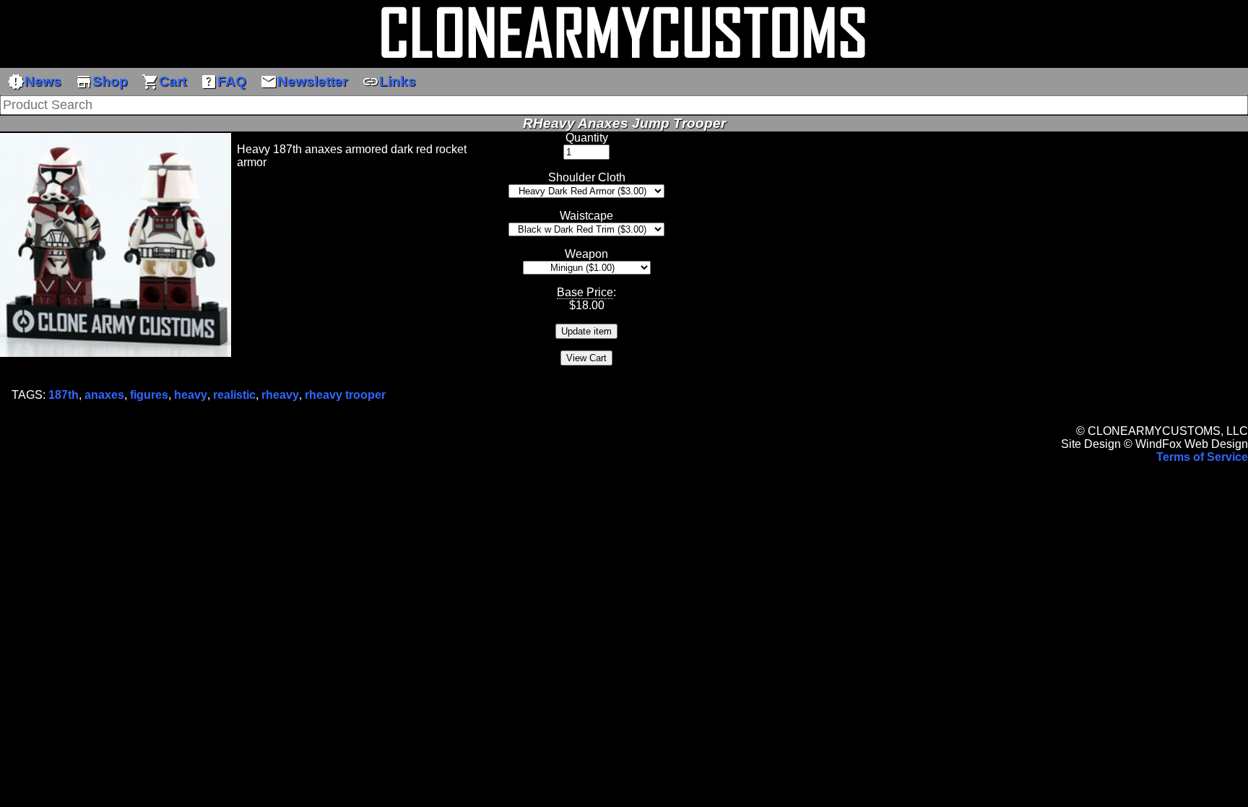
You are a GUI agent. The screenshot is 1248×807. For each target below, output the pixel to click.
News (34, 81)
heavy (190, 395)
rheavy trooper (345, 395)
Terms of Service (1202, 457)
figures (149, 395)
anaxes (104, 395)
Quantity (587, 137)
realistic (234, 395)
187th (63, 395)
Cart (164, 81)
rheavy (280, 395)
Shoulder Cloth (586, 177)
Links (389, 81)
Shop (101, 81)
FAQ (223, 81)
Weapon (586, 254)
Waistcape (586, 216)
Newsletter (303, 81)
